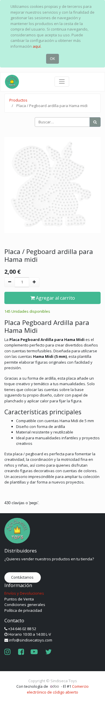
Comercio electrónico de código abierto (58, 689)
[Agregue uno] (34, 282)
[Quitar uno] (9, 282)
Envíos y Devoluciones (24, 593)
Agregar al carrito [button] (55, 298)
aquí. (37, 46)
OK (52, 58)
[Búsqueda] (95, 122)
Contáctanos (22, 577)
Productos (18, 100)
